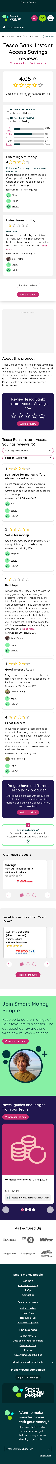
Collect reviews (28, 1335)
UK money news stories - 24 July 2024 (26, 1179)
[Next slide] (47, 895)
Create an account (15, 1041)
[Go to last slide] (8, 895)
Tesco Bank (16, 36)
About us (28, 1280)
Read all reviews (28, 285)
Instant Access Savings (35, 36)
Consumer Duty (28, 1345)
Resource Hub (28, 1317)
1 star (9, 144)
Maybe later (45, 1455)
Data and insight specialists (28, 1340)
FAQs (28, 1290)
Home (5, 36)
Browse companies (28, 1322)
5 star (9, 129)
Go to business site (13, 27)
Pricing (28, 1350)
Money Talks (27, 1197)
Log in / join (28, 1313)
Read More (28, 628)
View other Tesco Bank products (28, 63)
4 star (9, 134)
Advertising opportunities (28, 1354)
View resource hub (15, 1117)
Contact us (28, 1294)
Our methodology (28, 1285)
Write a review (28, 294)
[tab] (21, 895)
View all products (28, 974)
